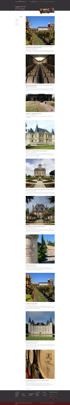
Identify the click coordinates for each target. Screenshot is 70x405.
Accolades (33, 1)
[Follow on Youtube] (45, 395)
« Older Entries (28, 388)
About (30, 1)
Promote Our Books (31, 393)
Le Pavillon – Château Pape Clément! (33, 113)
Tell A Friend (37, 395)
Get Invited (37, 394)
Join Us (47, 1)
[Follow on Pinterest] (43, 395)
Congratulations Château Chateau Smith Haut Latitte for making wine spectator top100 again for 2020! (39, 47)
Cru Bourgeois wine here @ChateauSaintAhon (35, 226)
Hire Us (23, 394)
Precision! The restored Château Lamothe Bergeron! (37, 150)
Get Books (39, 1)
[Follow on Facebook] (43, 393)
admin (28, 49)
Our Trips (23, 393)
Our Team (16, 396)
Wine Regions (24, 395)
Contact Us (37, 393)
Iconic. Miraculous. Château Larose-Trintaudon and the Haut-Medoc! (40, 189)
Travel (43, 1)
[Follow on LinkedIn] (44, 395)
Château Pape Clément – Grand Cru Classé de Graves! (37, 380)
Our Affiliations (31, 394)
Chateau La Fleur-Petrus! (31, 265)
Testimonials (17, 393)
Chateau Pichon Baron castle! (32, 341)
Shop (45, 1)
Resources (30, 395)
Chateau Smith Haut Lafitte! (31, 303)
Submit (53, 399)
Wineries (35, 49)
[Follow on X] (44, 393)
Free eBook (50, 1)
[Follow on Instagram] (45, 393)
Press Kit (16, 395)
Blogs (36, 1)
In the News (17, 394)
